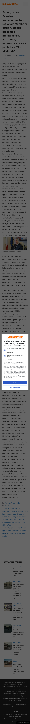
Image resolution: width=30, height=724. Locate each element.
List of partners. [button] (22, 369)
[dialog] (15, 362)
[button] (15, 360)
